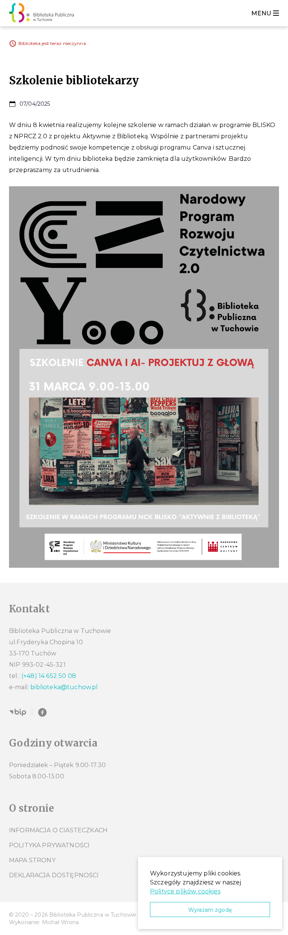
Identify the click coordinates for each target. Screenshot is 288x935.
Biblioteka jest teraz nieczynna (52, 43)
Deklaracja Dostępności (54, 875)
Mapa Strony (32, 860)
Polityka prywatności (49, 845)
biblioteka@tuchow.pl (64, 687)
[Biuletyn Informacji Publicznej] (17, 712)
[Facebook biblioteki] (42, 712)
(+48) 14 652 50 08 (48, 675)
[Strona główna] (43, 13)
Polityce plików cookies (185, 891)
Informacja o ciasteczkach (58, 830)
